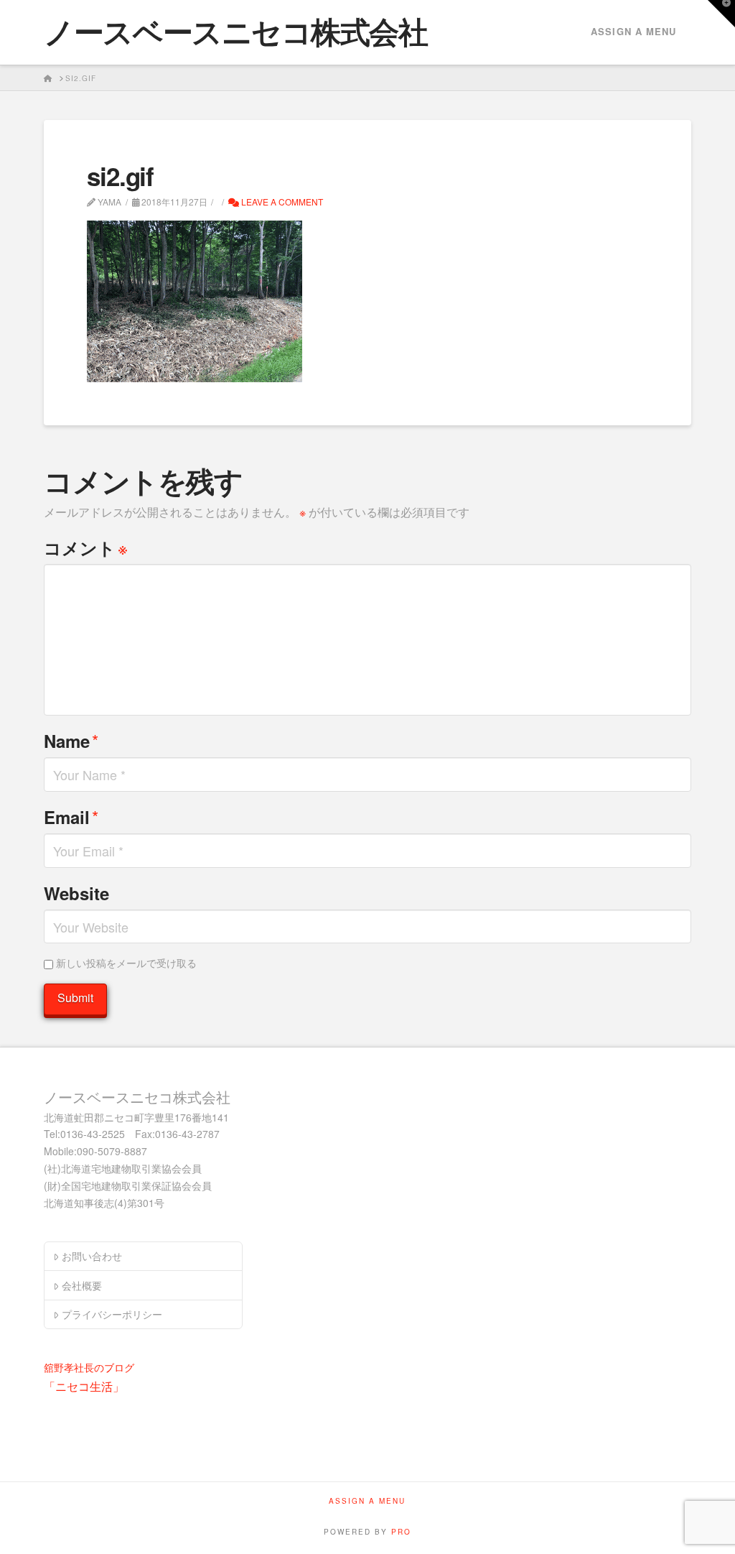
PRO (401, 1532)
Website (76, 893)
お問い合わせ (92, 1256)
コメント (86, 547)
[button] (721, 13)
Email (71, 816)
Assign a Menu (633, 31)
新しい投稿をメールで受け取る (126, 963)
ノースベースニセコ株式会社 (235, 31)
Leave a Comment (281, 201)
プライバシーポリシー (112, 1314)
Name (71, 740)
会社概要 (82, 1285)
